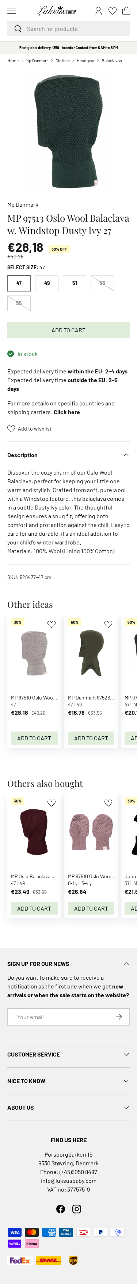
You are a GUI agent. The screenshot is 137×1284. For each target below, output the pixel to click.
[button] (126, 11)
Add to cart (68, 329)
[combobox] (68, 28)
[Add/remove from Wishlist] (51, 624)
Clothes (63, 60)
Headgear (86, 60)
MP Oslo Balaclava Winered (40, 876)
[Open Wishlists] (113, 11)
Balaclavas (112, 60)
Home (13, 60)
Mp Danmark (37, 60)
